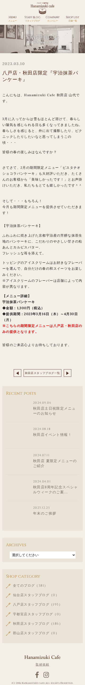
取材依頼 (42, 665)
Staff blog (32, 18)
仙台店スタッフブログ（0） (36, 595)
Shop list (72, 18)
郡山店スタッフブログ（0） (36, 633)
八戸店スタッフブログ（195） (37, 604)
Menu (12, 18)
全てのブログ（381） (30, 585)
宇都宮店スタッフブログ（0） (38, 614)
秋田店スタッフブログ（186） (38, 623)
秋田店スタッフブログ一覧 (42, 373)
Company (53, 18)
